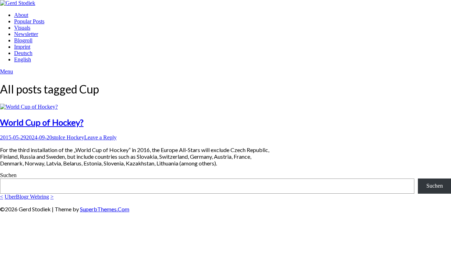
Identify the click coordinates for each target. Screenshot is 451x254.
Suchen (8, 175)
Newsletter (26, 34)
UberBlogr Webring (27, 197)
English (22, 59)
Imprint (22, 47)
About (21, 15)
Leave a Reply (100, 137)
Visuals (22, 28)
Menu (6, 71)
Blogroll (23, 40)
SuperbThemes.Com (104, 209)
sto (55, 137)
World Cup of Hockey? (42, 122)
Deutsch (23, 53)
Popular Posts (29, 21)
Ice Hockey (71, 137)
